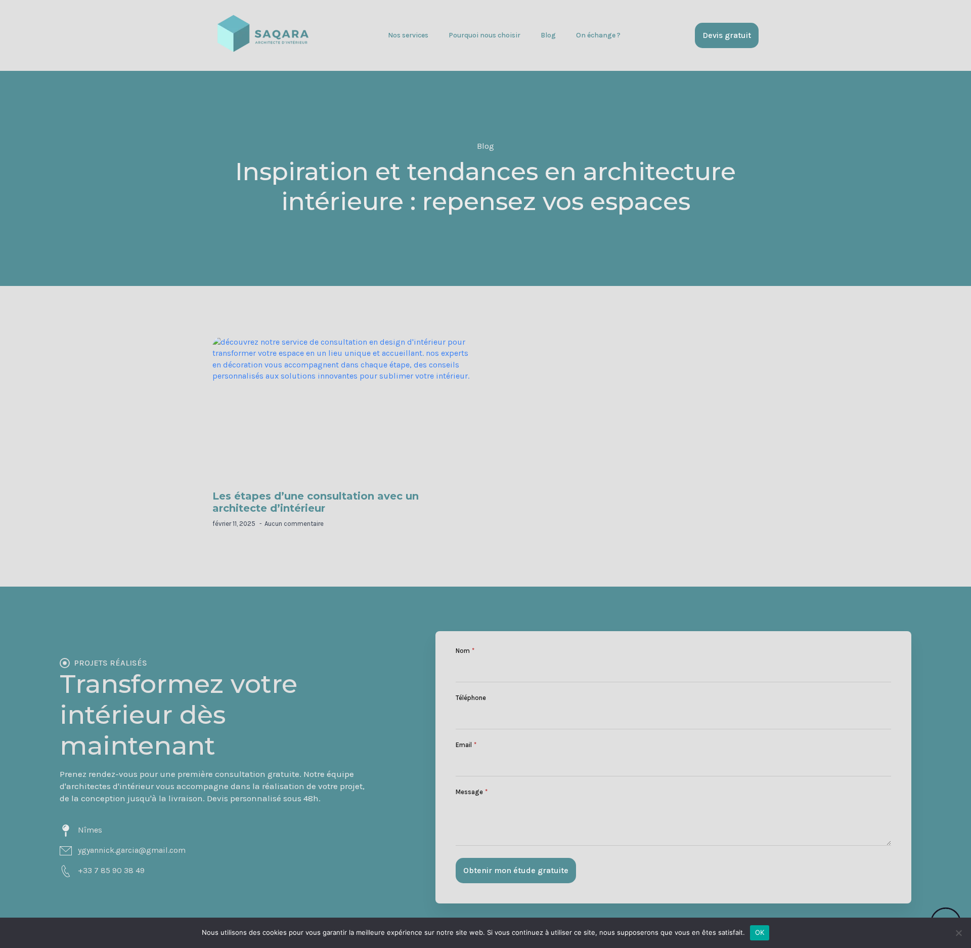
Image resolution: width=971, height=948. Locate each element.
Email (466, 744)
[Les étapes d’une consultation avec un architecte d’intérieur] (343, 411)
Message (472, 792)
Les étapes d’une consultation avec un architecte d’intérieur (315, 502)
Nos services (408, 35)
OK (760, 932)
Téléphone (471, 697)
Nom (465, 650)
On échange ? (598, 35)
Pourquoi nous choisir (484, 35)
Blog (548, 35)
